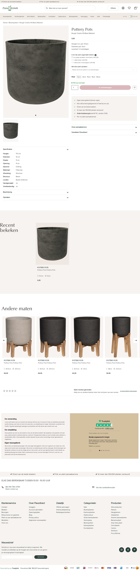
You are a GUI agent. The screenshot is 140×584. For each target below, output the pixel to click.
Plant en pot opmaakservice (11, 517)
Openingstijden (34, 512)
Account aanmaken (36, 510)
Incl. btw (125, 16)
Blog (30, 515)
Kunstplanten (88, 528)
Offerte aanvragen (62, 507)
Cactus (113, 528)
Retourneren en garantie (10, 515)
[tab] (15, 518)
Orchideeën (115, 525)
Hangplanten (115, 512)
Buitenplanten (89, 510)
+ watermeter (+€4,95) (80, 60)
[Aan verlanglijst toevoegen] (134, 87)
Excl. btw (135, 16)
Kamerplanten (89, 525)
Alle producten (116, 507)
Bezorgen (5, 512)
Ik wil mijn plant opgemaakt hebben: (83, 55)
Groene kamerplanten (119, 517)
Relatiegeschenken (63, 512)
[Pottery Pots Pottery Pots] (18, 337)
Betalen (4, 510)
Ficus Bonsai (115, 533)
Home (5, 22)
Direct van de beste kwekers (12, 2)
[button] (35, 115)
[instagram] (121, 549)
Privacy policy (34, 517)
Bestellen (5, 520)
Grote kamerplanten (91, 517)
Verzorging (88, 520)
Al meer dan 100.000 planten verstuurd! (91, 2)
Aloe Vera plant (116, 523)
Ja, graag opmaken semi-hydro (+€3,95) (85, 57)
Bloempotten (13, 22)
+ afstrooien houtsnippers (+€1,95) (84, 63)
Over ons (5, 523)
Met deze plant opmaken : (80, 67)
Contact (4, 507)
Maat (73, 77)
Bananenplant (116, 520)
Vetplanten (115, 515)
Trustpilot (15, 568)
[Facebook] (128, 549)
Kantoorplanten (89, 512)
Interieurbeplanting (63, 510)
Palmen (113, 510)
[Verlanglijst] (129, 8)
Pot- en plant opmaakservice (50, 2)
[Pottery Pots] (52, 244)
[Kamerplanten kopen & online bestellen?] (10, 8)
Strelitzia (114, 530)
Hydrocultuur (88, 515)
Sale (85, 507)
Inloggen (32, 507)
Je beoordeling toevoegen (128, 391)
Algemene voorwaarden (37, 520)
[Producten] (123, 8)
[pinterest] (134, 549)
